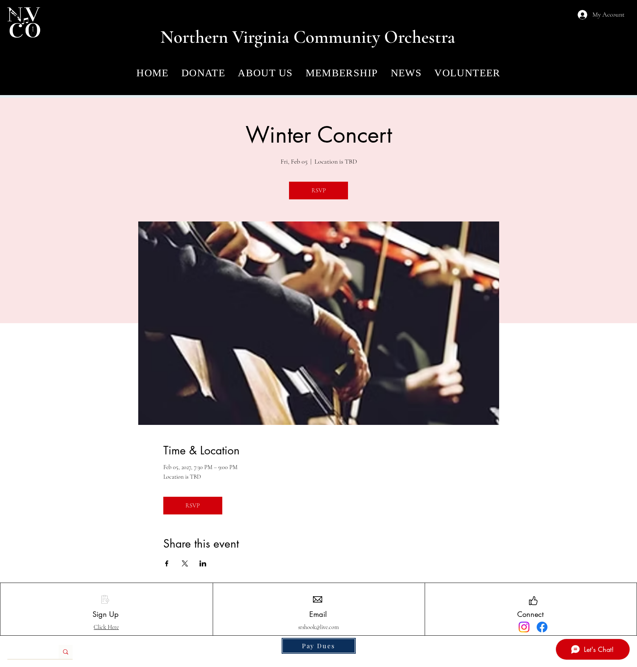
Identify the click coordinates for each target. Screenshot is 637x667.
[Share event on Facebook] (166, 563)
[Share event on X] (184, 563)
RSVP (318, 190)
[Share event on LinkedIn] (202, 563)
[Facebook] (542, 627)
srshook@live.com (318, 627)
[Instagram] (524, 627)
